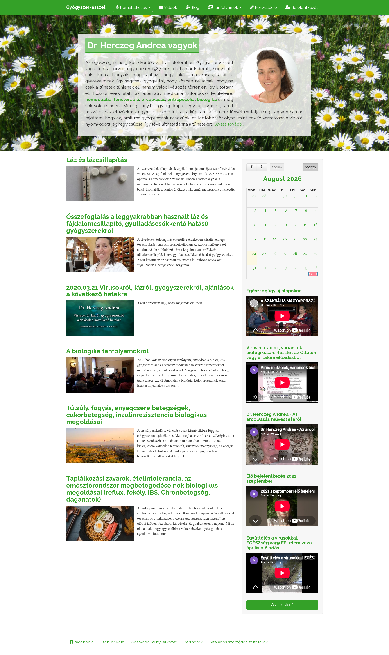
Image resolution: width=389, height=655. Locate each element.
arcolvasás (153, 99)
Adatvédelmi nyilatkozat (154, 641)
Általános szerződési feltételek (238, 641)
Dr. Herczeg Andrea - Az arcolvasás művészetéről (273, 417)
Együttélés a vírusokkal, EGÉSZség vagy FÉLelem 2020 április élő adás (279, 543)
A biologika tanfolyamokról (107, 351)
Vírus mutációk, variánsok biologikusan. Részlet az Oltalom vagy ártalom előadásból (282, 352)
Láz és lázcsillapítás (96, 160)
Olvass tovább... (229, 124)
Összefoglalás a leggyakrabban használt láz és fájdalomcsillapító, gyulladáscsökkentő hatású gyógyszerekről (137, 223)
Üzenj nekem (112, 641)
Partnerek (193, 641)
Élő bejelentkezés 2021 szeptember (271, 478)
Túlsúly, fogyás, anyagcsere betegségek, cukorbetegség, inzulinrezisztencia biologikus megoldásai (136, 415)
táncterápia (126, 99)
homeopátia (98, 99)
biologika (207, 99)
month (310, 167)
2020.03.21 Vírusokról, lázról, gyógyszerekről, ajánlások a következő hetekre (150, 291)
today (277, 167)
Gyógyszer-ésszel (85, 7)
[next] (262, 167)
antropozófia (181, 99)
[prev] (251, 167)
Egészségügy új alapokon (274, 290)
